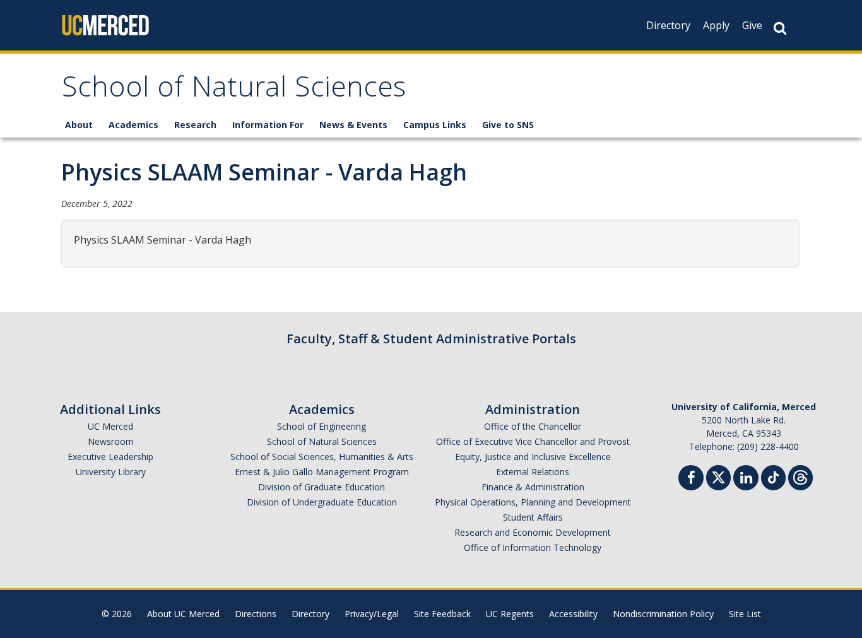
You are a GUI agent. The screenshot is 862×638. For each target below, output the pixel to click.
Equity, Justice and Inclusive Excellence (533, 457)
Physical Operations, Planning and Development (533, 502)
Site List (745, 614)
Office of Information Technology (532, 547)
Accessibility (573, 614)
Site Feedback (442, 614)
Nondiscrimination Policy (663, 614)
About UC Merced (183, 614)
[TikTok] (773, 476)
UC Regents (510, 614)
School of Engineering (321, 426)
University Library (111, 472)
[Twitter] (718, 476)
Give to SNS (508, 125)
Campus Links (434, 125)
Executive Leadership (110, 457)
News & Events (353, 125)
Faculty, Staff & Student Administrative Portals (431, 338)
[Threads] (800, 476)
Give (752, 25)
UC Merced (110, 426)
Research (195, 125)
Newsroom (111, 441)
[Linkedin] (745, 479)
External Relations (532, 472)
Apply (716, 25)
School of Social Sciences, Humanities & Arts (321, 457)
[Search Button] (780, 28)
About (79, 125)
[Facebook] (691, 479)
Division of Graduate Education (321, 487)
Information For (268, 125)
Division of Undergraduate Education (322, 502)
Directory (668, 25)
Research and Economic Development (532, 532)
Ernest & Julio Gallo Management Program (322, 472)
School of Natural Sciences (234, 90)
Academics (133, 125)
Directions (255, 614)
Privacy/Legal (372, 614)
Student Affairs (533, 517)
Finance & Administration (532, 487)
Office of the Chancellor (532, 426)
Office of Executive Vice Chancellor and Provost (533, 441)
